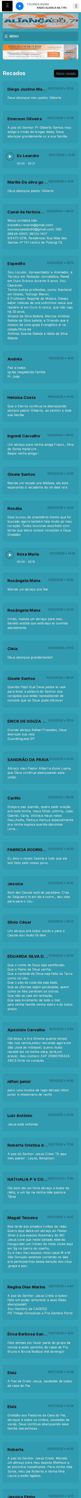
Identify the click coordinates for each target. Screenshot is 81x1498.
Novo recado (66, 73)
